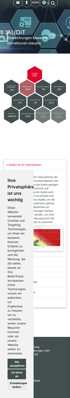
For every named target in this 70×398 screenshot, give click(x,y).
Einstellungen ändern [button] (18, 385)
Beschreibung (15, 262)
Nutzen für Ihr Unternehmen (23, 165)
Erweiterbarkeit (16, 302)
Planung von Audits (18, 272)
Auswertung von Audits (20, 292)
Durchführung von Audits (21, 282)
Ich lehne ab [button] (16, 374)
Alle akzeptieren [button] (17, 363)
